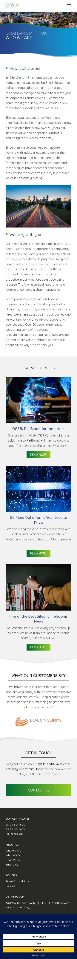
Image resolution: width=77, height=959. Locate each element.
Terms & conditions (17, 881)
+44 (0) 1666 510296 (46, 764)
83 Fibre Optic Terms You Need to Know (38, 520)
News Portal (13, 860)
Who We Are (13, 850)
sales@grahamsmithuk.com (25, 769)
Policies (10, 886)
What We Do (13, 855)
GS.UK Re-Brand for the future (38, 428)
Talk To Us (12, 864)
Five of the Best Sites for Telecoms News (38, 619)
